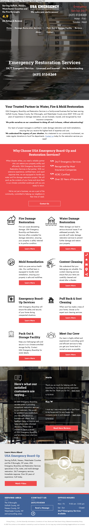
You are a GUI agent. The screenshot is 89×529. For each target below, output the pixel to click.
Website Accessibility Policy (74, 521)
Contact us (49, 136)
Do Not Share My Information (26, 521)
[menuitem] (9, 28)
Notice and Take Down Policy (56, 521)
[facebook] (33, 514)
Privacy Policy (10, 521)
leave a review (28, 429)
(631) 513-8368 (78, 15)
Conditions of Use (41, 521)
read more (76, 390)
